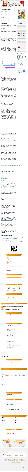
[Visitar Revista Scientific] (14, 248)
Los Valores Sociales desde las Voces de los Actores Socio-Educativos (14, 239)
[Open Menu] (1, 0)
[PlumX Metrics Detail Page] (3, 69)
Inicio (2, 3)
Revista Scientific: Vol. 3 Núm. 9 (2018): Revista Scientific (10, 238)
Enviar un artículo (5, 356)
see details (9, 70)
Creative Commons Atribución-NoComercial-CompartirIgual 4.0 (21, 58)
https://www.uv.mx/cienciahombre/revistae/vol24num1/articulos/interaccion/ (10, 165)
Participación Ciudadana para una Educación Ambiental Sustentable (17, 237)
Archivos (5, 3)
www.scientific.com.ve (14, 251)
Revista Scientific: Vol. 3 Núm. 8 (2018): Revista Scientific (10, 242)
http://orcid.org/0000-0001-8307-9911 (4, 11)
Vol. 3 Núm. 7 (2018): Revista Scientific (11, 3)
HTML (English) (20, 23)
